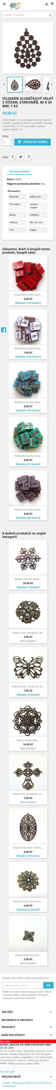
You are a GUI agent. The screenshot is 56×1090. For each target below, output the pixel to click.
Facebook (3, 329)
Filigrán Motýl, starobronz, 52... (28, 686)
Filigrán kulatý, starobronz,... (28, 901)
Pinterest (29, 157)
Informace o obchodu (17, 1020)
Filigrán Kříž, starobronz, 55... (28, 793)
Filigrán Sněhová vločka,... (28, 579)
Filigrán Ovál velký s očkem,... (28, 847)
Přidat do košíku (32, 142)
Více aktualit (7, 1071)
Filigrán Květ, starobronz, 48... (28, 632)
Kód (9, 179)
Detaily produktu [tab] (19, 171)
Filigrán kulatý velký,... (28, 740)
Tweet (21, 157)
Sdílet (12, 157)
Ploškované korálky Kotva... (28, 294)
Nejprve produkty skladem (23, 183)
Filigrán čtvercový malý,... (28, 955)
